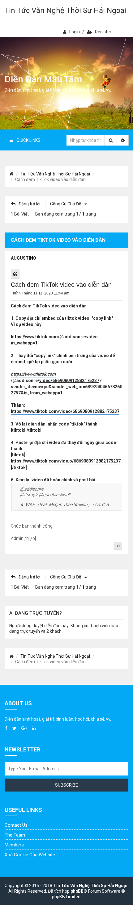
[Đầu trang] (118, 546)
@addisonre (31, 489)
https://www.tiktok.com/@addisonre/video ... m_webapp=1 (56, 339)
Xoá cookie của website (30, 855)
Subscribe (66, 785)
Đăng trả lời (30, 203)
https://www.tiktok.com (33, 374)
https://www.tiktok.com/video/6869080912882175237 (65, 411)
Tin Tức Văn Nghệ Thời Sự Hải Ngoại (65, 10)
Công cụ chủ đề (66, 203)
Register (103, 31)
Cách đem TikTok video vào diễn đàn (61, 284)
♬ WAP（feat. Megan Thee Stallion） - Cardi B (64, 504)
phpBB (77, 891)
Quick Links (28, 140)
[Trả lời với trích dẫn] (15, 274)
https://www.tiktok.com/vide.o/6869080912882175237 (66, 461)
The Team (15, 835)
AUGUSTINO (23, 258)
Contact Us (16, 825)
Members (14, 845)
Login (74, 31)
